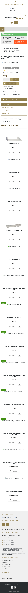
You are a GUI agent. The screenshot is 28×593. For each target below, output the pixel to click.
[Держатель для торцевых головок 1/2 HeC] (14, 449)
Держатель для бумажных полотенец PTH (14, 289)
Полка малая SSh (14, 143)
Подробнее (15, 471)
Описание (5, 104)
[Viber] (14, 68)
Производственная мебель (11, 48)
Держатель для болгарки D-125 (14, 491)
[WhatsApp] (16, 68)
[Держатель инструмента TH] (14, 225)
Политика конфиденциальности (13, 529)
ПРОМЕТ (15, 91)
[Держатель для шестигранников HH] (14, 333)
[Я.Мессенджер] (3, 68)
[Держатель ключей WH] (14, 188)
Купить (13, 152)
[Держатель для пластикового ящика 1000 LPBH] (14, 421)
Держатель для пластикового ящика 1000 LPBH (14, 434)
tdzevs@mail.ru (12, 538)
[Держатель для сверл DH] (14, 304)
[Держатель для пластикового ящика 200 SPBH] (14, 363)
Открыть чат (19, 17)
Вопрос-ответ (6, 566)
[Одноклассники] (8, 68)
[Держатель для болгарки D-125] (14, 478)
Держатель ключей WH (14, 201)
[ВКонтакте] (6, 68)
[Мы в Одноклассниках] (7, 524)
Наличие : (5, 94)
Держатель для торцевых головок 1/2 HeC (14, 463)
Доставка (12, 4)
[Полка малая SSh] (14, 138)
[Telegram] (10, 68)
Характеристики (7, 107)
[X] (12, 68)
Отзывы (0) (5, 114)
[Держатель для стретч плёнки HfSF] (14, 391)
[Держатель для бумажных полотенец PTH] (14, 275)
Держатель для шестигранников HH (14, 346)
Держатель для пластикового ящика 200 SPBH (14, 376)
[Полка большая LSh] (14, 159)
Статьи (4, 568)
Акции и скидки (6, 564)
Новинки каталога (7, 560)
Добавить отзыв (13, 72)
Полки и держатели (9, 51)
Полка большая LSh (14, 172)
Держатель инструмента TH (14, 230)
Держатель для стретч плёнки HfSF (14, 404)
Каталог (4, 562)
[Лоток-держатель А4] (14, 246)
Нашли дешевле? (9, 88)
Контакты (22, 4)
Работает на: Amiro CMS (13, 591)
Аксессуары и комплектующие (12, 50)
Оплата (17, 4)
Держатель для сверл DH (14, 317)
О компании (6, 4)
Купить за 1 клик (10, 83)
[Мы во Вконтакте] (3, 524)
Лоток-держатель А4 (14, 259)
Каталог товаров (7, 47)
